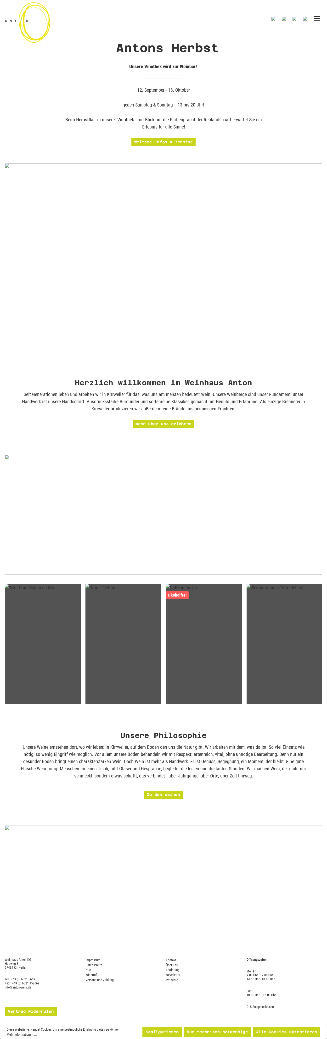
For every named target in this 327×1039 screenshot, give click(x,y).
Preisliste (172, 980)
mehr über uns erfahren (163, 424)
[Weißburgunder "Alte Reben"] (284, 644)
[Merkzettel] (284, 18)
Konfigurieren (162, 1032)
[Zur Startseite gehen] (68, 22)
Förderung (173, 970)
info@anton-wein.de (18, 987)
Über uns (172, 965)
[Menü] (316, 18)
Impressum (93, 960)
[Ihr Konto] (294, 18)
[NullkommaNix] (204, 644)
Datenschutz (93, 965)
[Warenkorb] (305, 18)
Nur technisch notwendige (217, 1032)
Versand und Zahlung (99, 980)
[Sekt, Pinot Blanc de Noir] (43, 644)
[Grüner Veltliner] (123, 644)
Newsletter (173, 975)
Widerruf (91, 975)
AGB (88, 970)
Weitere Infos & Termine (163, 142)
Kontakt (171, 960)
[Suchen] (273, 18)
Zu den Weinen (163, 794)
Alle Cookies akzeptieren (286, 1032)
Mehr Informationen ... (22, 1034)
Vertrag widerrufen (31, 1011)
